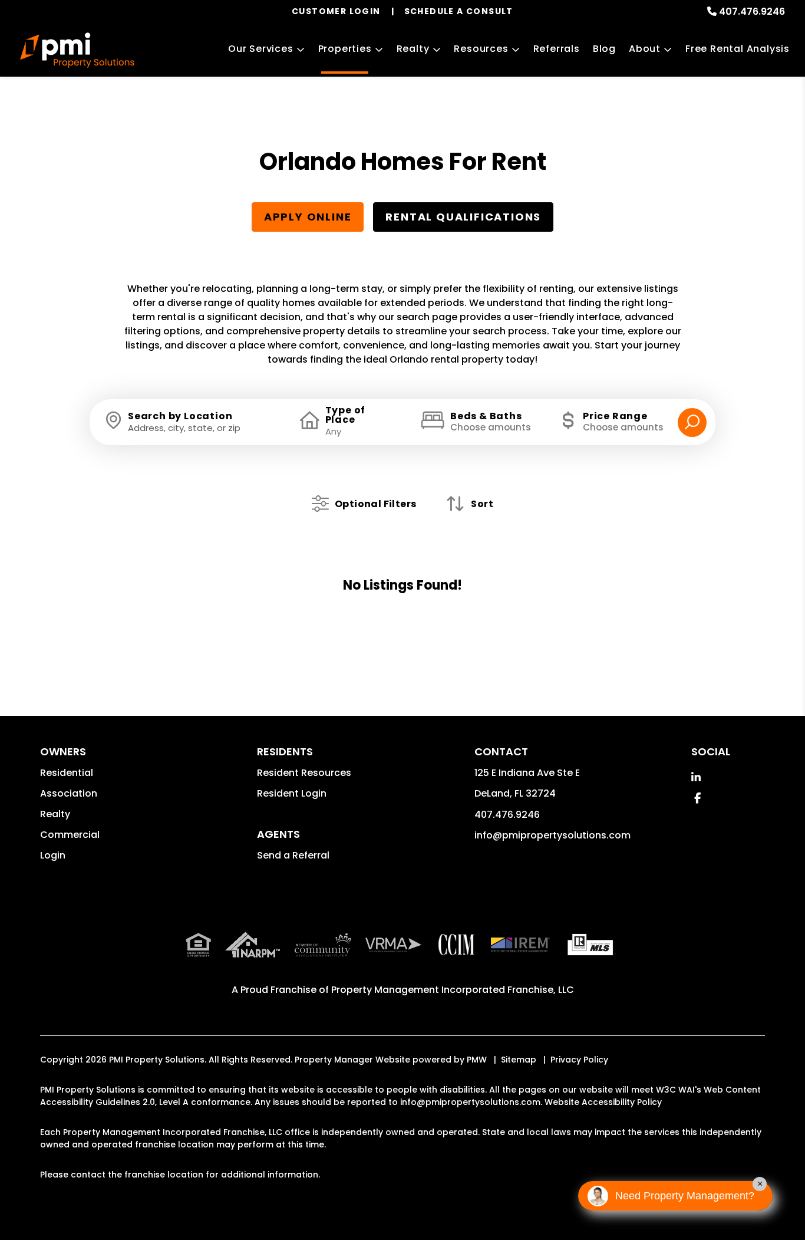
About (645, 48)
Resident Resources (304, 772)
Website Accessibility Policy (603, 1102)
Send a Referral (293, 855)
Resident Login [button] (291, 793)
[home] (77, 50)
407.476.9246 (752, 11)
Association (68, 793)
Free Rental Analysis (737, 48)
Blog (604, 48)
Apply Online (308, 216)
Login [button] (52, 855)
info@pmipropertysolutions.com (552, 835)
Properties (345, 48)
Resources (481, 48)
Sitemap (518, 1059)
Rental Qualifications (463, 216)
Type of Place (345, 415)
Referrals (556, 48)
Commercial (70, 834)
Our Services (260, 48)
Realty (413, 48)
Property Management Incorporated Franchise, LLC (452, 989)
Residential (66, 772)
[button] (696, 777)
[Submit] (692, 422)
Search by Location (180, 416)
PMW (477, 1059)
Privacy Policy (579, 1059)
